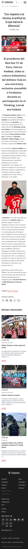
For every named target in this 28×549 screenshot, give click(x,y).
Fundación (15, 291)
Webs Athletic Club (7, 530)
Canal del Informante (17, 542)
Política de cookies (6, 542)
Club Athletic (22, 485)
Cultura (10, 291)
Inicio (3, 6)
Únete (20, 479)
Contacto (4, 509)
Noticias (7, 6)
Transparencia (6, 502)
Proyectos (4, 479)
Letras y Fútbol (6, 494)
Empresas (22, 488)
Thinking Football (7, 491)
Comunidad (5, 482)
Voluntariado (22, 482)
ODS (3, 505)
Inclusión (5, 485)
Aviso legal (4, 538)
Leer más (4, 360)
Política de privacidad (13, 538)
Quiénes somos (5, 499)
